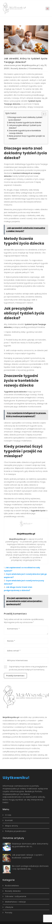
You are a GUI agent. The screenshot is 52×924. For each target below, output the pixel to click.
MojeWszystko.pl (30, 65)
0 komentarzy (36, 68)
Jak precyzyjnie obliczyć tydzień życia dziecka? (25, 126)
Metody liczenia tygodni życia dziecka (25, 122)
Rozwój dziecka (19, 68)
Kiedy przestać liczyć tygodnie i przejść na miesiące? (27, 137)
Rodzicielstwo (12, 885)
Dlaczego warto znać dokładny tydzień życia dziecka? (25, 118)
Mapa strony (11, 826)
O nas (8, 815)
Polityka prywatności (15, 831)
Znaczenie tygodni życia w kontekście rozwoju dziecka (25, 131)
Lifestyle (9, 907)
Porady (8, 912)
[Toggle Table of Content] (42, 114)
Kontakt (9, 820)
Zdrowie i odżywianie (15, 896)
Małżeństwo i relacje (15, 902)
